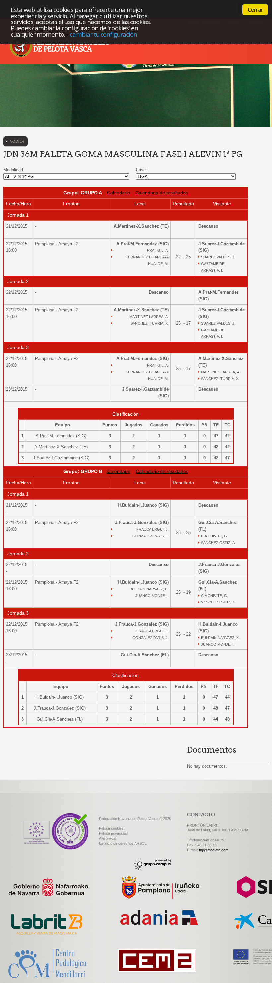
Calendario (118, 192)
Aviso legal (107, 838)
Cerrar (255, 9)
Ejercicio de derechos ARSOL (123, 843)
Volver (17, 141)
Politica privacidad (113, 833)
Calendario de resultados (161, 192)
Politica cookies (111, 828)
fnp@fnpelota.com (213, 850)
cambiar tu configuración (103, 34)
